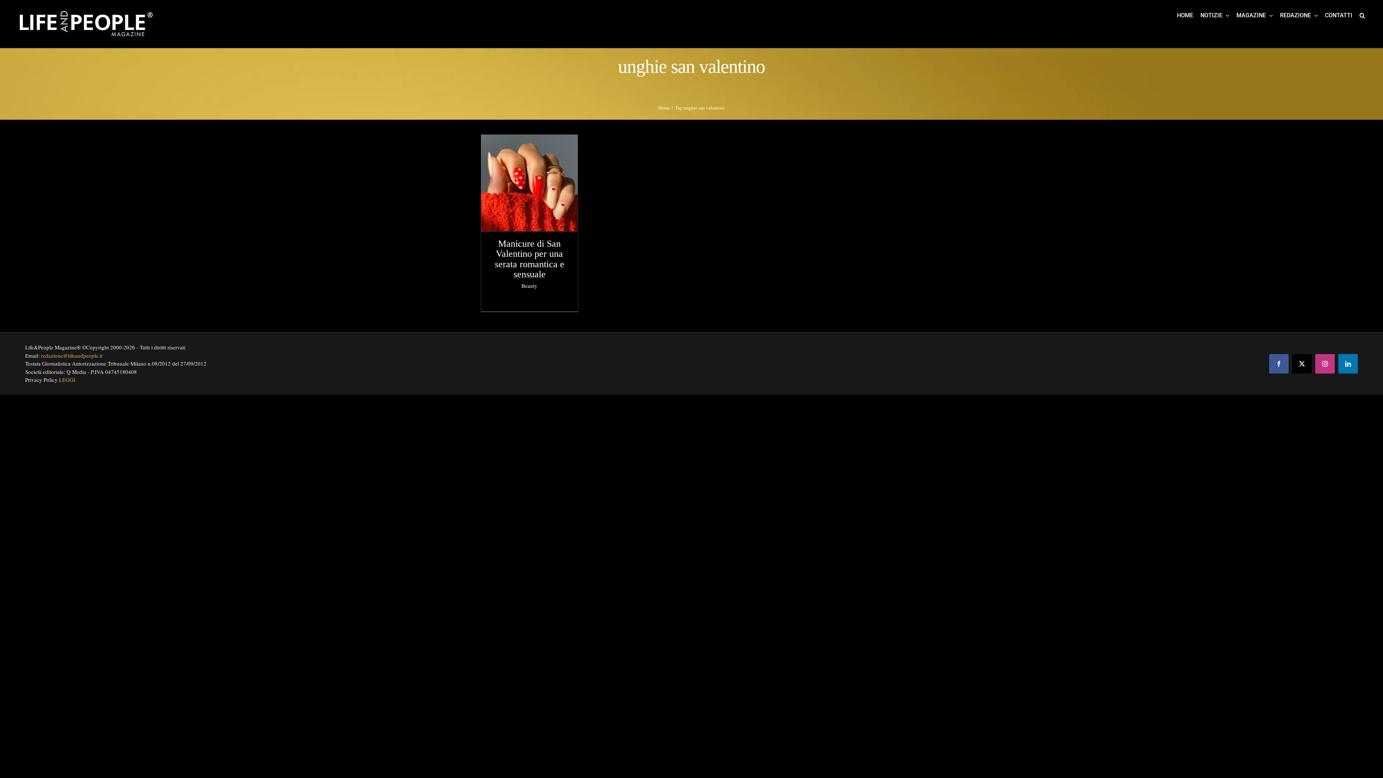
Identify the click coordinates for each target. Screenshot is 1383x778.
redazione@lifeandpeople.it (72, 355)
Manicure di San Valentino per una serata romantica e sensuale (529, 259)
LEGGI (67, 379)
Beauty (529, 285)
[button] (1362, 15)
